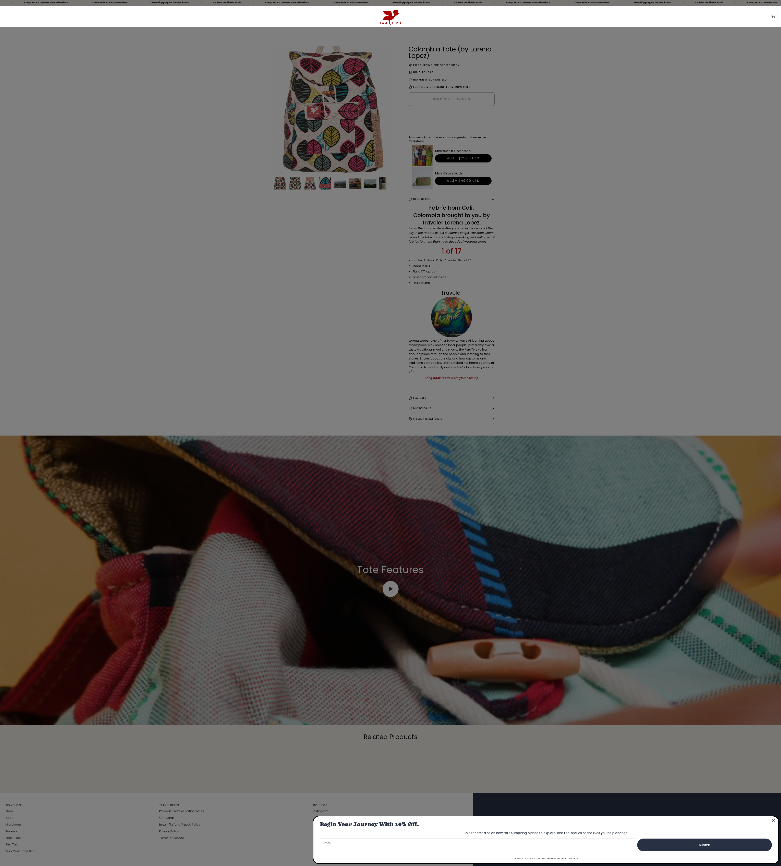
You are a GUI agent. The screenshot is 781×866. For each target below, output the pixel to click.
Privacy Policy (554, 858)
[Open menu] (11, 16)
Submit (704, 845)
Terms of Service (568, 858)
